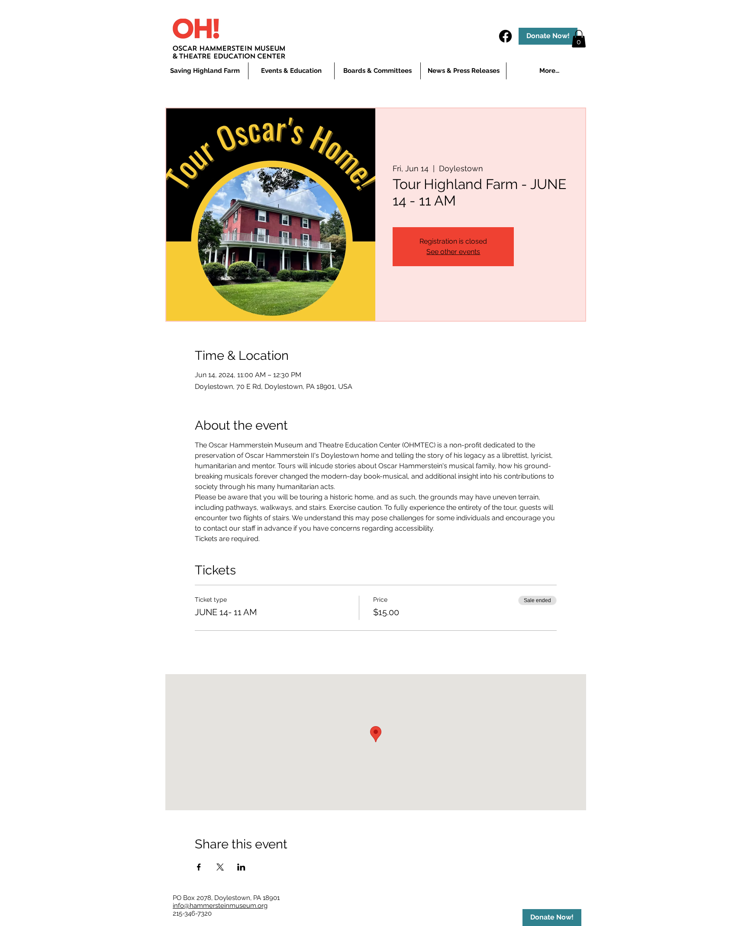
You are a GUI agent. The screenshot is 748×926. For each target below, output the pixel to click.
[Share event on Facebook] (199, 867)
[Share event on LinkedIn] (241, 867)
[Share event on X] (220, 867)
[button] (291, 70)
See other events (453, 252)
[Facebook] (505, 36)
